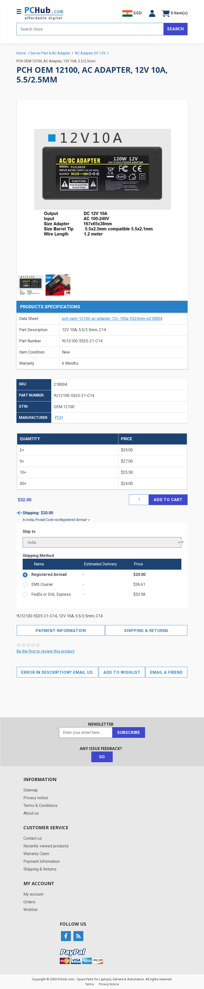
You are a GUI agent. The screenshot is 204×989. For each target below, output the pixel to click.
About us (31, 813)
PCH (59, 417)
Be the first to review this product (45, 651)
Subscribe (128, 732)
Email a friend (166, 672)
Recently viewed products (46, 846)
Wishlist (30, 909)
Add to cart (168, 499)
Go (102, 756)
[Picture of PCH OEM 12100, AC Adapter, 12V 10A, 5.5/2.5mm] (30, 285)
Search (175, 29)
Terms (89, 984)
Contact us (32, 838)
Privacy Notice (109, 984)
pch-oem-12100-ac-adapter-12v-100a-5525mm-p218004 (112, 318)
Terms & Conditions (40, 805)
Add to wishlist (122, 672)
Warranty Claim (36, 853)
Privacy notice (35, 797)
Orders (29, 902)
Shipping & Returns (146, 630)
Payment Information (61, 630)
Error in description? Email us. (57, 672)
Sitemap (30, 790)
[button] (152, 13)
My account (33, 894)
